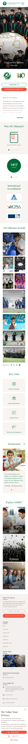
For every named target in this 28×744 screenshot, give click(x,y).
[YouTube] (19, 365)
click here (20, 728)
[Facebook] (11, 365)
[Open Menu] (22, 3)
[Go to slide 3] (26, 38)
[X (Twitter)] (14, 365)
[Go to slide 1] (26, 35)
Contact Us (5, 646)
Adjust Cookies (14, 740)
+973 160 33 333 (9, 695)
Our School (5, 629)
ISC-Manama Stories (7, 643)
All (24, 228)
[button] (8, 149)
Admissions (5, 639)
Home (4, 626)
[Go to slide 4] (26, 40)
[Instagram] (16, 365)
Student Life (5, 636)
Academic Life (6, 632)
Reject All (15, 736)
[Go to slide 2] (26, 37)
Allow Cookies (15, 732)
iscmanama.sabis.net (10, 702)
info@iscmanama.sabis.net (11, 698)
